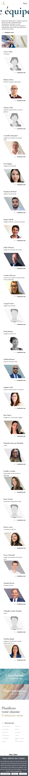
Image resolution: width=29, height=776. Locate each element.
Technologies (5, 738)
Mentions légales (19, 741)
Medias (17, 729)
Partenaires (18, 726)
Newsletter (17, 732)
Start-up (4, 741)
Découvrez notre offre (16, 678)
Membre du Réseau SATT (19, 739)
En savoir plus (17, 771)
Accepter (23, 773)
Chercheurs (5, 732)
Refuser (15, 773)
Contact (17, 735)
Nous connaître (5, 726)
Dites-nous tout (9, 723)
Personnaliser (5, 773)
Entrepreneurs (5, 735)
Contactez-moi (21, 72)
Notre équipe (5, 729)
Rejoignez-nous (9, 32)
